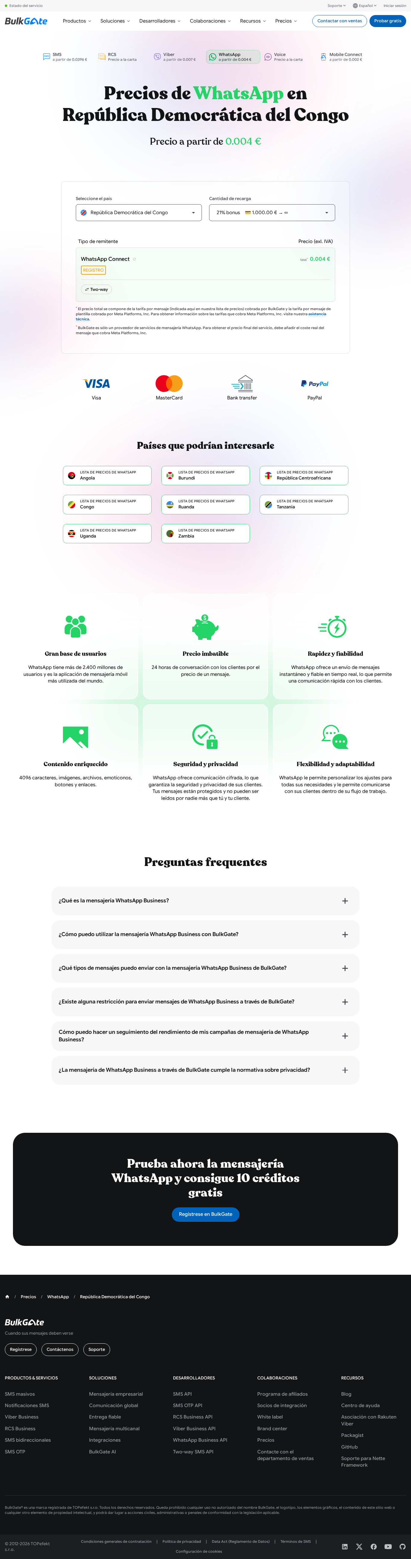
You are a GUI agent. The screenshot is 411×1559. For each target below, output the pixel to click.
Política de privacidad (181, 1541)
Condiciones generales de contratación (116, 1541)
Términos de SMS (295, 1541)
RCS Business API (192, 1417)
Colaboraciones (208, 21)
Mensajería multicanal (114, 1429)
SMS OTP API (187, 1406)
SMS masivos (20, 1394)
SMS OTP (15, 1452)
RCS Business (20, 1429)
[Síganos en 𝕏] (359, 1546)
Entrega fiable (105, 1417)
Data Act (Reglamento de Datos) (241, 1541)
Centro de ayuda (360, 1406)
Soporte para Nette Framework (363, 1462)
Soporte (335, 5)
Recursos (250, 21)
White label (270, 1417)
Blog (346, 1394)
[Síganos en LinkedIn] (344, 1546)
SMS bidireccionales (28, 1440)
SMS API (182, 1394)
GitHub (349, 1447)
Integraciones (105, 1440)
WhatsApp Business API (200, 1440)
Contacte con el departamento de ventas (285, 1455)
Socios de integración (282, 1406)
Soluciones (112, 21)
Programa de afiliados (282, 1394)
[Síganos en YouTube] (388, 1546)
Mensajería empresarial (116, 1394)
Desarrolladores (157, 21)
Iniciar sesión (395, 5)
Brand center (272, 1429)
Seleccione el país (94, 198)
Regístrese (21, 1349)
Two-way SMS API (193, 1452)
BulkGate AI (102, 1452)
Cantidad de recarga (230, 198)
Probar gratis (387, 20)
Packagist (352, 1435)
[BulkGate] (26, 21)
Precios (283, 21)
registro (93, 270)
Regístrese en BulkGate (205, 1214)
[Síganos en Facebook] (373, 1546)
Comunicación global (113, 1406)
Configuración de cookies (199, 1551)
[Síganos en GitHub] (402, 1546)
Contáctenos (60, 1349)
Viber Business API (194, 1429)
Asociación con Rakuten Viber (369, 1420)
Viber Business (22, 1417)
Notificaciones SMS (27, 1406)
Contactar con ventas (339, 20)
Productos (74, 21)
